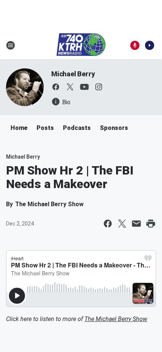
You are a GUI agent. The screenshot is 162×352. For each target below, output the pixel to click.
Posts (45, 127)
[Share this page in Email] (136, 223)
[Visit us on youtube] (84, 86)
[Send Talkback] (134, 45)
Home (19, 127)
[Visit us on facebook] (55, 86)
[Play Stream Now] (149, 45)
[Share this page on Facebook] (107, 223)
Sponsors (114, 127)
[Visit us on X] (70, 86)
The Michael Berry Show (115, 319)
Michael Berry (73, 74)
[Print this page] (150, 223)
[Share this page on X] (122, 223)
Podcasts (77, 127)
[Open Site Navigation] (10, 45)
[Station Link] (81, 45)
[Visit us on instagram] (98, 86)
